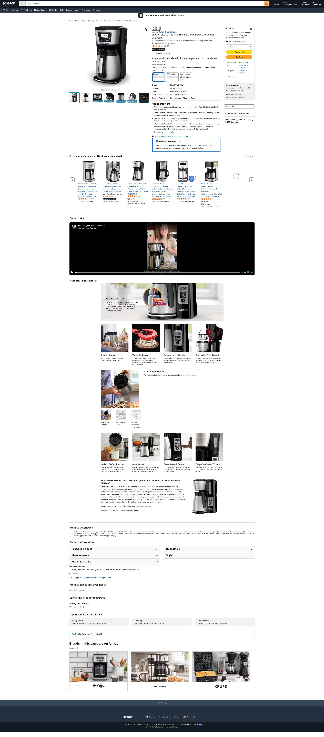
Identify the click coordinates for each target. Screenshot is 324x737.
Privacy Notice (143, 724)
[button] (5, 10)
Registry (69, 10)
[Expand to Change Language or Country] (159, 717)
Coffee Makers (118, 21)
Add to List (229, 106)
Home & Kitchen (74, 21)
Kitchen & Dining (88, 21)
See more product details (164, 132)
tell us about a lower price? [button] (97, 578)
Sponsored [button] (72, 648)
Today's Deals (26, 10)
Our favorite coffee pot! (87, 228)
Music (77, 10)
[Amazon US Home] (128, 717)
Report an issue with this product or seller (171, 136)
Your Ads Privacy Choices (189, 724)
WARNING (76, 634)
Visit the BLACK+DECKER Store (164, 32)
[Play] (71, 272)
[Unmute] (252, 272)
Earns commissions (98, 225)
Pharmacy (86, 10)
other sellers (181, 67)
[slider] (157, 272)
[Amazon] (9, 4)
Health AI (14, 10)
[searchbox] (145, 3)
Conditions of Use (130, 724)
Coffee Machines (131, 21)
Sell (61, 10)
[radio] (74, 98)
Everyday (96, 10)
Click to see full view (109, 90)
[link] (88, 190)
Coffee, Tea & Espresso (104, 21)
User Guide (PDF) (76, 590)
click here (131, 570)
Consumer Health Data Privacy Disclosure (164, 724)
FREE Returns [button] (158, 64)
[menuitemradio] (248, 272)
